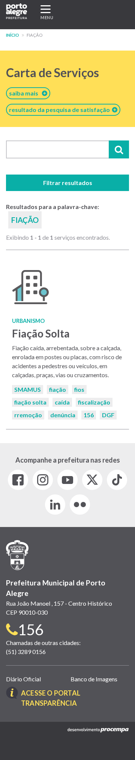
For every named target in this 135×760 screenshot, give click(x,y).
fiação (57, 389)
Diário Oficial (23, 678)
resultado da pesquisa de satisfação (60, 109)
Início (12, 35)
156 (89, 414)
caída (62, 402)
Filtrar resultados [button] (67, 182)
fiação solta (30, 402)
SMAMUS (27, 389)
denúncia (62, 414)
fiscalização (94, 402)
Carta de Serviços (52, 72)
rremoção (28, 414)
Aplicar (119, 149)
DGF (108, 414)
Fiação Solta (41, 333)
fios (79, 389)
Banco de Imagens (93, 678)
